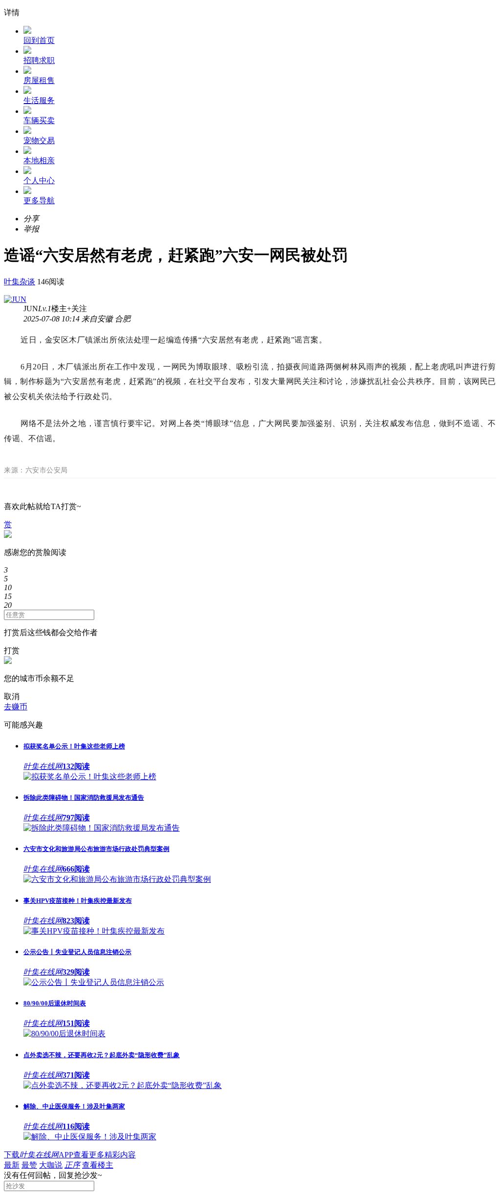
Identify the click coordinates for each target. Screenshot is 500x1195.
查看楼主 (97, 1165)
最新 (12, 1165)
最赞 (29, 1165)
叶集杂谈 (19, 281)
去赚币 (15, 707)
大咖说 (50, 1165)
